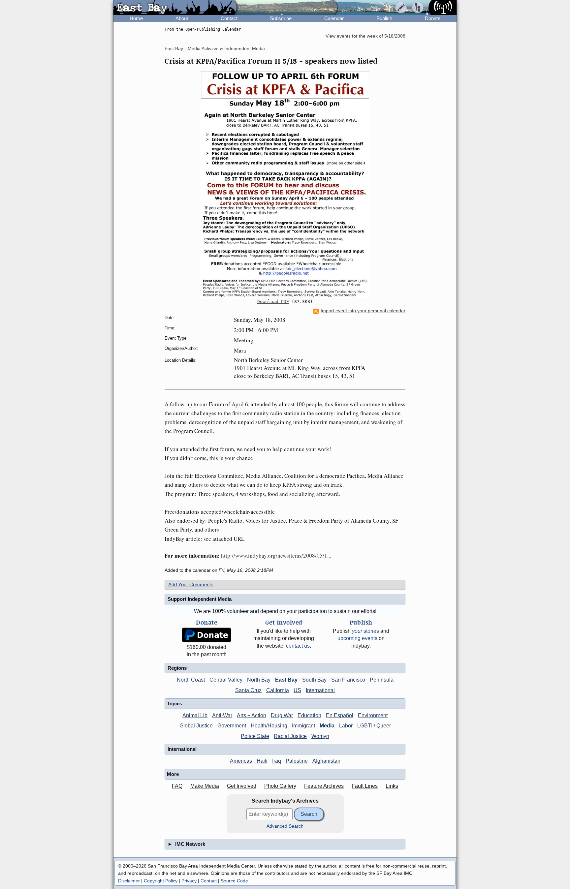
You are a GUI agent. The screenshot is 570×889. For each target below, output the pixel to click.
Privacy (189, 880)
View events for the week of (365, 36)
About (181, 18)
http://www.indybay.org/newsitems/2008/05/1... (276, 555)
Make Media (204, 786)
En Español (339, 715)
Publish (384, 18)
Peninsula (382, 680)
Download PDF (273, 301)
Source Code (234, 880)
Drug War (282, 715)
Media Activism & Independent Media (226, 48)
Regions (177, 668)
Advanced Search (285, 826)
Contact (229, 18)
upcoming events (357, 638)
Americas (241, 761)
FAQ (177, 786)
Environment (373, 715)
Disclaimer (129, 880)
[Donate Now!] (206, 635)
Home (136, 18)
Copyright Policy (160, 880)
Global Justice (196, 725)
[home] (175, 8)
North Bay (258, 680)
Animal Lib (194, 715)
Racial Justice (290, 736)
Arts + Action (251, 715)
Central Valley (225, 680)
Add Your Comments (190, 584)
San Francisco (348, 680)
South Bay (314, 680)
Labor (346, 725)
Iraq (276, 761)
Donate (432, 18)
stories (365, 631)
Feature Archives (324, 786)
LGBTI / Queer (374, 725)
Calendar (334, 18)
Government (231, 725)
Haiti (262, 761)
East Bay (174, 48)
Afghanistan (326, 761)
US (297, 690)
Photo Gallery (280, 786)
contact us (298, 646)
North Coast (191, 680)
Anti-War (222, 715)
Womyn (320, 736)
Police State (255, 736)
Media (327, 725)
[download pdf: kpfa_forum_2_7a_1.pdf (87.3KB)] (285, 184)
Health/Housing (269, 725)
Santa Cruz (248, 690)
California (277, 690)
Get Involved (241, 786)
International (320, 690)
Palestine (297, 761)
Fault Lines (365, 786)
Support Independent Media (200, 599)
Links (392, 786)
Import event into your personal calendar (363, 310)
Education (309, 715)
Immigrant (303, 725)
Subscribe (281, 18)
